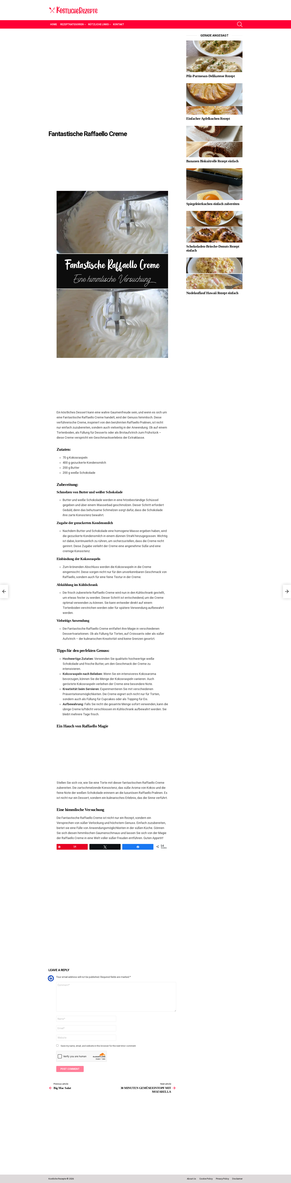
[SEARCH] (240, 24)
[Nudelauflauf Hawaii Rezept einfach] (214, 273)
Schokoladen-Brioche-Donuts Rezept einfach (212, 248)
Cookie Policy (206, 1178)
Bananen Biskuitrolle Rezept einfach (212, 161)
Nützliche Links (98, 24)
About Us (191, 1178)
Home (53, 24)
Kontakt (118, 24)
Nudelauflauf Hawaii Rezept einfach (212, 293)
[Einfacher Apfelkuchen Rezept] (214, 99)
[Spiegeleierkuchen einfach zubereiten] (214, 184)
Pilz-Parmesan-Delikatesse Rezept (210, 76)
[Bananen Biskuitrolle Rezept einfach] (214, 141)
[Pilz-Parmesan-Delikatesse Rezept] (214, 56)
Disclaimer (237, 1178)
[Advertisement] (112, 58)
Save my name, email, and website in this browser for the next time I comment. (98, 1046)
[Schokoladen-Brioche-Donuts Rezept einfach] (214, 227)
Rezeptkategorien (72, 24)
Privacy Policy (222, 1178)
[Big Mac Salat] (4, 591)
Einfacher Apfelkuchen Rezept (208, 119)
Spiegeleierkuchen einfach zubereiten (212, 204)
